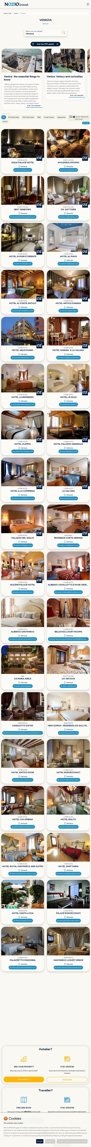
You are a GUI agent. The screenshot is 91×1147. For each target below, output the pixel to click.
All (4, 117)
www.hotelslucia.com (23, 921)
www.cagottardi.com (69, 217)
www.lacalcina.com (69, 498)
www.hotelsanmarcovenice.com (23, 639)
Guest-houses (49, 117)
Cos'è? (86, 123)
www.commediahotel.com (23, 498)
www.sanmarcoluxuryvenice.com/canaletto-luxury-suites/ (24, 733)
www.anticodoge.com (23, 780)
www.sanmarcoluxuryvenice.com (69, 968)
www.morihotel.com (24, 264)
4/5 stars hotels (13, 117)
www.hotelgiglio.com (23, 545)
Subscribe (67, 1080)
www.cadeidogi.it (69, 686)
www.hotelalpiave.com (69, 264)
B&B (39, 117)
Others (5, 121)
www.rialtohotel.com (69, 827)
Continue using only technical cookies (72, 1141)
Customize (50, 1141)
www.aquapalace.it (23, 170)
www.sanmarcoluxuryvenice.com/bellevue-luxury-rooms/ (70, 639)
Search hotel (7, 13)
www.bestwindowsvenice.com (23, 217)
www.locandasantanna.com (69, 874)
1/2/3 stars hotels (28, 117)
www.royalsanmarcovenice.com (23, 874)
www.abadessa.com (69, 451)
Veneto (16, 13)
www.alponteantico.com (23, 311)
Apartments (61, 117)
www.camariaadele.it (23, 686)
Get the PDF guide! (45, 44)
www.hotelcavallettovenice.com (69, 592)
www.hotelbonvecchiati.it (69, 780)
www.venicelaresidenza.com (23, 404)
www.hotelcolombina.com (23, 827)
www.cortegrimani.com (69, 545)
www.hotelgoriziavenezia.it (69, 358)
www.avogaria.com (69, 170)
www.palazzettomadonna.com (23, 968)
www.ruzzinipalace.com (23, 592)
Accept (40, 1141)
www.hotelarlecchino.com (23, 358)
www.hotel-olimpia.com (23, 451)
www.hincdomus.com (69, 733)
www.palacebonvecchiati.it (69, 921)
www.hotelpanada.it (69, 311)
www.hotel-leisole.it (69, 404)
